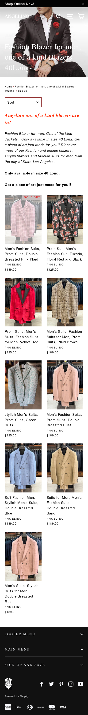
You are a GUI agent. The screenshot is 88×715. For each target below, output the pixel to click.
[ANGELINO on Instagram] (70, 684)
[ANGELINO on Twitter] (51, 684)
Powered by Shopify (17, 696)
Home (8, 86)
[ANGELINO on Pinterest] (61, 684)
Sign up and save (25, 664)
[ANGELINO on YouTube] (80, 684)
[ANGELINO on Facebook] (41, 684)
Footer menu (20, 634)
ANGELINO (17, 16)
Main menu (17, 649)
